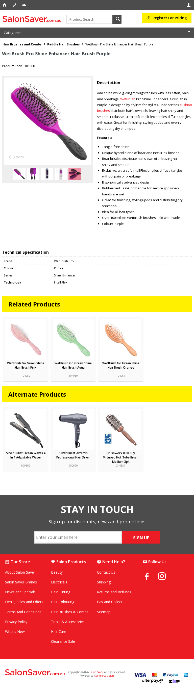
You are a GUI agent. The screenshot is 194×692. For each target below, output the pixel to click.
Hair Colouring (62, 601)
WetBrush (127, 99)
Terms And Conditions (23, 611)
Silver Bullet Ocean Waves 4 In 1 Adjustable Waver (25, 455)
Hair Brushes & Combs (69, 611)
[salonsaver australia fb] (150, 576)
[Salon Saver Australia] (35, 672)
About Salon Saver (20, 572)
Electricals (59, 582)
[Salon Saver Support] (25, 5)
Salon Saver (96, 672)
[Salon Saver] (33, 19)
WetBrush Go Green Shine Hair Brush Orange (120, 365)
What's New (15, 631)
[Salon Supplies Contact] (15, 5)
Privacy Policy (16, 621)
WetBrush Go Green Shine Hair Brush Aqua (73, 365)
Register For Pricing (170, 17)
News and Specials (20, 592)
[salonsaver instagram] (165, 576)
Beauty (57, 572)
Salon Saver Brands (21, 582)
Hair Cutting (60, 592)
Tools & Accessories (68, 621)
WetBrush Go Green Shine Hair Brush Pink (25, 365)
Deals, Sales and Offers (24, 601)
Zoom (19, 157)
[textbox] (89, 19)
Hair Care (58, 631)
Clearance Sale (63, 641)
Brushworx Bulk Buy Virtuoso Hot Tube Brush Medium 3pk (120, 457)
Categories (12, 32)
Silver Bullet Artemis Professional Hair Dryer (73, 455)
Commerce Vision (104, 675)
